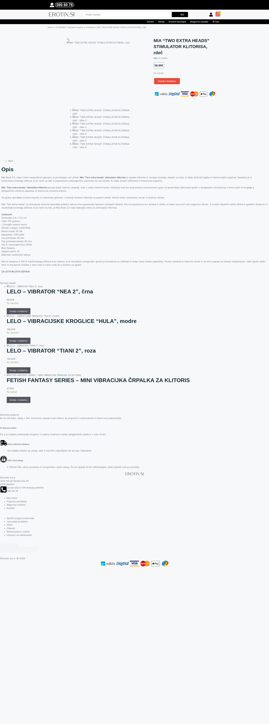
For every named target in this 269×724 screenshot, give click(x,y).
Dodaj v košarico (167, 81)
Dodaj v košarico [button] (19, 311)
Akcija (161, 21)
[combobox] (127, 14)
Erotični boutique (177, 21)
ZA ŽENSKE (60, 27)
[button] (68, 39)
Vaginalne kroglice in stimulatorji (81, 27)
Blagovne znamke (199, 21)
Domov (150, 21)
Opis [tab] (10, 160)
